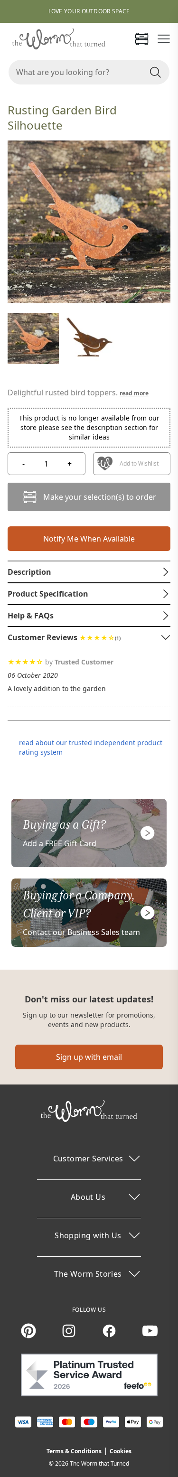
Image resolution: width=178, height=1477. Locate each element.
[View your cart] (141, 38)
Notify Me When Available (89, 538)
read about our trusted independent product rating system (90, 747)
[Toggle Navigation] (163, 38)
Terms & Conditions (74, 1451)
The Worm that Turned (99, 1463)
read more (134, 393)
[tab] (89, 571)
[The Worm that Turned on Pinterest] (28, 1330)
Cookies (120, 1451)
